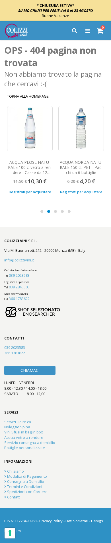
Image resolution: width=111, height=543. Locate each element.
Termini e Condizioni (24, 486)
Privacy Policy (51, 520)
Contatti (13, 497)
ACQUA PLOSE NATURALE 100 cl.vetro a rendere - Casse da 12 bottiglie (30, 170)
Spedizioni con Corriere (27, 491)
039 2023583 (19, 275)
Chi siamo (15, 471)
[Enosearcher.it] (32, 319)
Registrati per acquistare (30, 191)
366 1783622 (19, 298)
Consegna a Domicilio (25, 481)
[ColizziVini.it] (20, 31)
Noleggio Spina (17, 426)
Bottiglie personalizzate (24, 447)
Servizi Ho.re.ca (17, 421)
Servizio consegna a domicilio (29, 442)
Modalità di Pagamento (26, 476)
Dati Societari (76, 520)
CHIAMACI (30, 370)
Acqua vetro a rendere (23, 437)
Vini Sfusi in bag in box (23, 432)
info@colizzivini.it (19, 260)
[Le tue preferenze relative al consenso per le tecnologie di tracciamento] (10, 533)
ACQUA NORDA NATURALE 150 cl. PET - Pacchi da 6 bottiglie (81, 167)
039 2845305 (19, 287)
